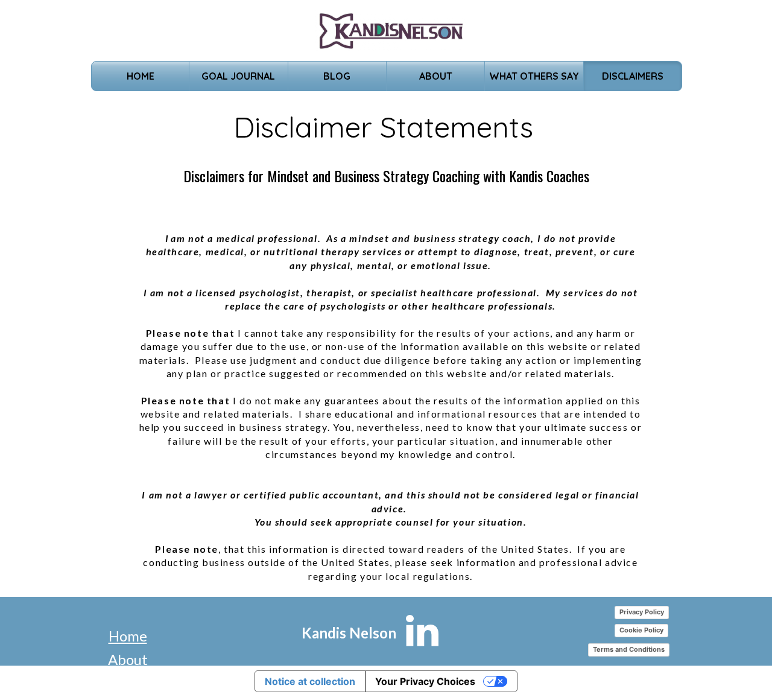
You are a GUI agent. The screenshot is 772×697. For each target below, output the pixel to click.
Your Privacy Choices (425, 681)
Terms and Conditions (629, 649)
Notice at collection (310, 681)
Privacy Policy (641, 612)
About (128, 659)
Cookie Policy (641, 630)
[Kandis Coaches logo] (390, 30)
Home (128, 635)
